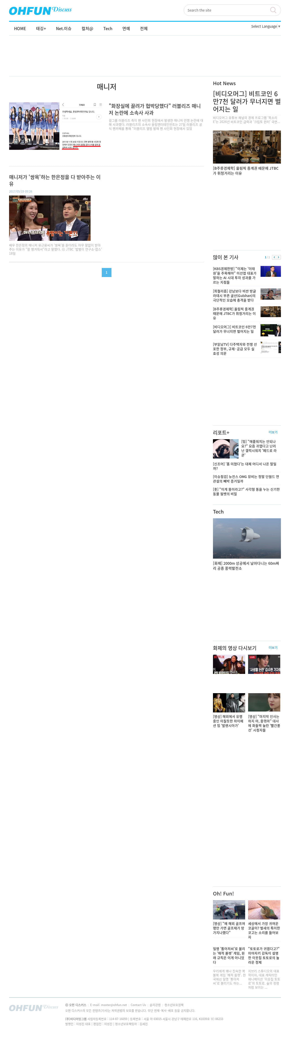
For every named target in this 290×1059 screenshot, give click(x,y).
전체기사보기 (271, 1009)
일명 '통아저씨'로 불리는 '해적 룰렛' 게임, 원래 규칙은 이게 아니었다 (229, 955)
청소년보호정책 (174, 1005)
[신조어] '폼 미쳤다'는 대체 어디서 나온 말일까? (244, 466)
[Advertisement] (145, 60)
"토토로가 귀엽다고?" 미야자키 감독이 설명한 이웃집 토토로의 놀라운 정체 (264, 955)
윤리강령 (156, 1005)
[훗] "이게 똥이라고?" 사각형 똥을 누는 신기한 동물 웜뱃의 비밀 (246, 491)
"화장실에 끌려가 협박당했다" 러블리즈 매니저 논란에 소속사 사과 (155, 109)
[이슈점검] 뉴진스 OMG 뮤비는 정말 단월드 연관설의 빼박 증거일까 (246, 479)
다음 (278, 257)
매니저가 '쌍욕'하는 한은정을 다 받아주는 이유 (55, 180)
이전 (274, 257)
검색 (275, 10)
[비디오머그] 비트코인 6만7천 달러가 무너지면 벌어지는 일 (247, 101)
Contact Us (139, 1005)
